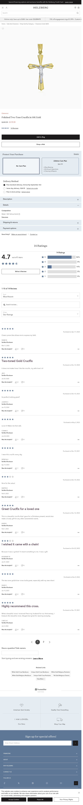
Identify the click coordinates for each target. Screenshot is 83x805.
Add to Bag (41, 137)
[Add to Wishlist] (3, 29)
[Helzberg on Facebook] (4, 783)
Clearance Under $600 (42, 24)
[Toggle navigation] (3, 8)
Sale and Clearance (12, 24)
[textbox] (20, 653)
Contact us (33, 234)
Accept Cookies (14, 799)
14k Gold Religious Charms (61, 675)
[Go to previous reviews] (32, 642)
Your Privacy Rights (66, 799)
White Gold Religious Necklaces (21, 675)
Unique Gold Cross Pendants (42, 675)
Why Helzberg (8, 765)
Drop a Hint (41, 144)
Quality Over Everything (59, 710)
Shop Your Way (59, 724)
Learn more (69, 2)
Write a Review (20, 271)
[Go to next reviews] (49, 642)
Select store (26, 192)
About (5, 759)
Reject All (40, 799)
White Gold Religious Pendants (60, 672)
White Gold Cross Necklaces (20, 672)
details (76, 154)
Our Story (21, 724)
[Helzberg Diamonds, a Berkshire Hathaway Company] (41, 7)
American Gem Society (21, 710)
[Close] (79, 792)
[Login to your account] (7, 8)
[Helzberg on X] (19, 783)
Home (3, 24)
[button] (19, 214)
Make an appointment (18, 234)
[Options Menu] (78, 349)
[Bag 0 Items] (78, 7)
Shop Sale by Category (27, 24)
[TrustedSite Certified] (40, 690)
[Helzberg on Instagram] (47, 783)
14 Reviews (14, 128)
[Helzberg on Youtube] (61, 783)
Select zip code (32, 188)
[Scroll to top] (76, 783)
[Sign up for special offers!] (75, 743)
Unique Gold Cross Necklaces (40, 672)
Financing (6, 753)
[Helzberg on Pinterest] (33, 783)
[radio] (40, 188)
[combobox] (41, 13)
